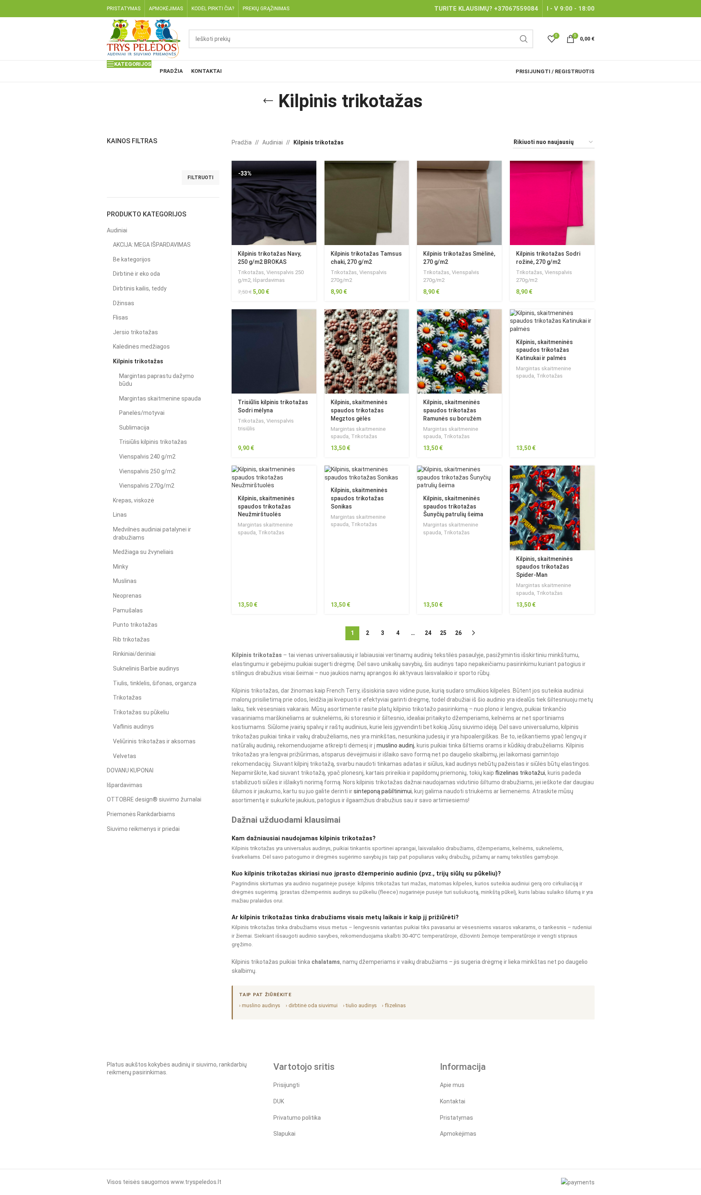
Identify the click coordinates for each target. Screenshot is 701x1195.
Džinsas (123, 303)
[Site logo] (144, 38)
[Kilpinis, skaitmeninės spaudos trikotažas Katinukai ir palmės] (552, 321)
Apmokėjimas (458, 1133)
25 (443, 633)
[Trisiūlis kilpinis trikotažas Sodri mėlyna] (274, 351)
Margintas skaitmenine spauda (160, 398)
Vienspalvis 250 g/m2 (147, 471)
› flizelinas (394, 1005)
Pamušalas (128, 610)
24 (428, 633)
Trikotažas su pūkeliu (141, 712)
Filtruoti (200, 177)
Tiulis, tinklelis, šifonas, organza (154, 683)
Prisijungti (286, 1085)
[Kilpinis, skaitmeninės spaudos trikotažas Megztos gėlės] (367, 351)
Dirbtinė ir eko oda (136, 273)
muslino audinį (395, 745)
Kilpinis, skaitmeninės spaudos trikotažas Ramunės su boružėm (452, 410)
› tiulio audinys (360, 1005)
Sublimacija (134, 427)
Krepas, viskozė (133, 500)
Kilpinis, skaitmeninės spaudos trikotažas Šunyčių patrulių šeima (453, 506)
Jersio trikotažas (135, 332)
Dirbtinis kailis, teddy (140, 288)
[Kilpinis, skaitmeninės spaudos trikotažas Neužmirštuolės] (274, 478)
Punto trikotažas (135, 624)
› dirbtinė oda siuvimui (312, 1005)
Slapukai (284, 1133)
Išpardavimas (124, 785)
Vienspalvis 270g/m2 (146, 485)
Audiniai (117, 230)
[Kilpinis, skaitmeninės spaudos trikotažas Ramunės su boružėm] (459, 351)
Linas (120, 514)
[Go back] (268, 101)
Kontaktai (452, 1101)
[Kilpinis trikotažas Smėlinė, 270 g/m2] (459, 203)
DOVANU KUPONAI (130, 770)
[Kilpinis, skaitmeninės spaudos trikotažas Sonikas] (367, 474)
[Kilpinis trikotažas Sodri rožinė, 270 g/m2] (552, 203)
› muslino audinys (259, 1005)
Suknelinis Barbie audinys (146, 668)
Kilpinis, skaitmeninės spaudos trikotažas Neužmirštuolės (266, 506)
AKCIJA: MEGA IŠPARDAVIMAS (152, 244)
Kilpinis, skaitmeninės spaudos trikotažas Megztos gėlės (359, 410)
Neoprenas (127, 595)
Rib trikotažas (131, 639)
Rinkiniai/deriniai (134, 653)
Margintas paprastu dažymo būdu (156, 380)
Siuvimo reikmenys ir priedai (143, 829)
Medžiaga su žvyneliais (143, 552)
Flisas (120, 317)
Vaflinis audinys (133, 726)
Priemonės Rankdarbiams (141, 814)
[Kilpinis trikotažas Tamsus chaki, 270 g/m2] (367, 203)
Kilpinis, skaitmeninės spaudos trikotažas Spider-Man (544, 567)
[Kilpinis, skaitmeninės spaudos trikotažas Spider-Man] (552, 508)
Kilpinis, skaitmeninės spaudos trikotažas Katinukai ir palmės (544, 350)
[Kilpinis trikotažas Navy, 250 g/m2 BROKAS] (274, 203)
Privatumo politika (297, 1117)
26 (458, 633)
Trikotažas (127, 697)
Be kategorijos (132, 259)
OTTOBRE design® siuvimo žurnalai (154, 799)
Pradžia (242, 142)
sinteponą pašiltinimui (383, 791)
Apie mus (452, 1085)
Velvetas (124, 756)
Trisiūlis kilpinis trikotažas (153, 442)
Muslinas (125, 581)
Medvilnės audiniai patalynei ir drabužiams (152, 533)
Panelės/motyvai (142, 413)
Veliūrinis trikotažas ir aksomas (154, 741)
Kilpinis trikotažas (138, 361)
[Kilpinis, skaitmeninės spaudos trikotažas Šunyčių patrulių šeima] (459, 478)
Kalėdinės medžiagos (141, 346)
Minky (120, 566)
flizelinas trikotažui (520, 773)
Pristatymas (456, 1117)
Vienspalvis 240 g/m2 (147, 456)
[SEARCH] (523, 38)
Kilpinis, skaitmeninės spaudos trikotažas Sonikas (359, 498)
